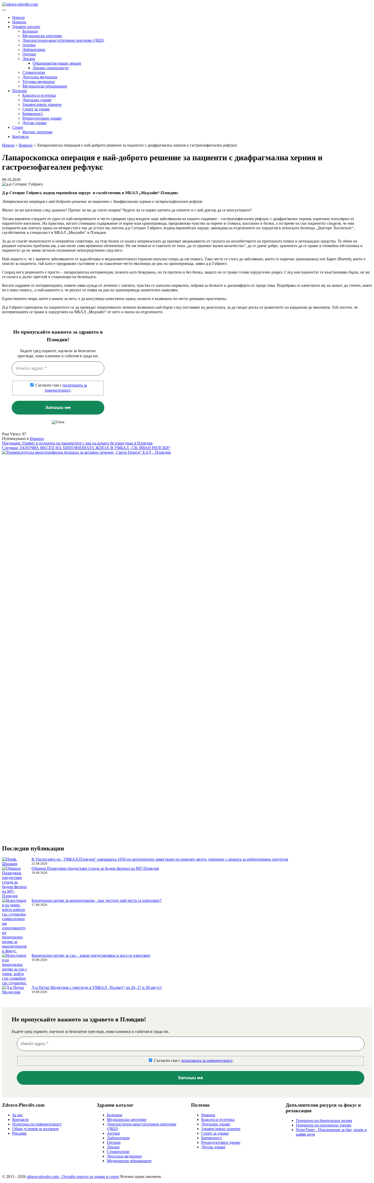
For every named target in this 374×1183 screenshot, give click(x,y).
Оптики (29, 54)
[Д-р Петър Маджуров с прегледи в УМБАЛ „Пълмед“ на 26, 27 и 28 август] (14, 989)
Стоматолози (33, 72)
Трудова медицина (38, 81)
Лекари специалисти (51, 68)
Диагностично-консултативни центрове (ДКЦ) (63, 40)
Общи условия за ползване (35, 1129)
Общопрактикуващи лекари (57, 63)
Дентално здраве (36, 100)
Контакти (20, 136)
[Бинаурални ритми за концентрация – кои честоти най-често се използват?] (14, 925)
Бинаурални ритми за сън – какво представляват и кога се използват (91, 955)
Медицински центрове (42, 36)
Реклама (19, 1133)
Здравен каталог (26, 26)
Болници (30, 31)
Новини (19, 22)
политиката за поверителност (206, 1060)
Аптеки (29, 45)
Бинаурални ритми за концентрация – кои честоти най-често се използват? (97, 900)
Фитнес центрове (37, 132)
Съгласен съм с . (60, 387)
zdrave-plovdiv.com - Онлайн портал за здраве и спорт (73, 1176)
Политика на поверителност (37, 1124)
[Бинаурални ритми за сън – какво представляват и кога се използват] (14, 969)
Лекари (28, 58)
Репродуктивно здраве (42, 118)
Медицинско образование (44, 86)
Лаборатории (33, 49)
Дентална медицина (39, 77)
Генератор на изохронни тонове (323, 1125)
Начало (18, 17)
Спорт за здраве (36, 109)
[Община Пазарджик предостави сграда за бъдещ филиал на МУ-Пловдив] (14, 882)
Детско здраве (34, 123)
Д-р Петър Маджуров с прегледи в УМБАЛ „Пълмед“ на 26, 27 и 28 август (97, 987)
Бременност (32, 113)
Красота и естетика (39, 95)
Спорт (17, 127)
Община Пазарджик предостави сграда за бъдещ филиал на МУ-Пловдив (95, 868)
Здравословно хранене (42, 104)
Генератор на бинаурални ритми (324, 1120)
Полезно (19, 91)
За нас (17, 1115)
